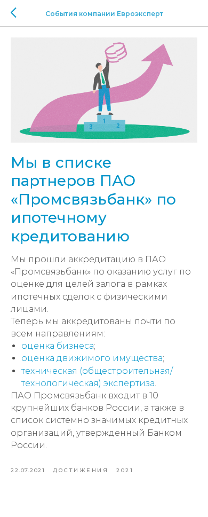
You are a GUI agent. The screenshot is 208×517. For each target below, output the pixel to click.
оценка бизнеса (57, 346)
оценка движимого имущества (92, 358)
